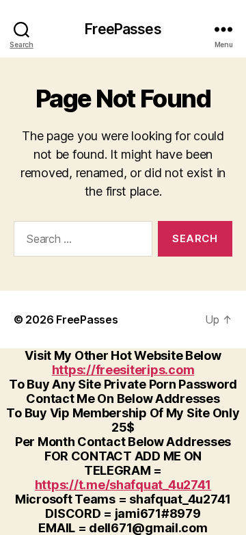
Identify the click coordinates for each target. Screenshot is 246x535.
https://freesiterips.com (123, 370)
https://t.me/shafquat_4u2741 (123, 485)
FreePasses (123, 29)
